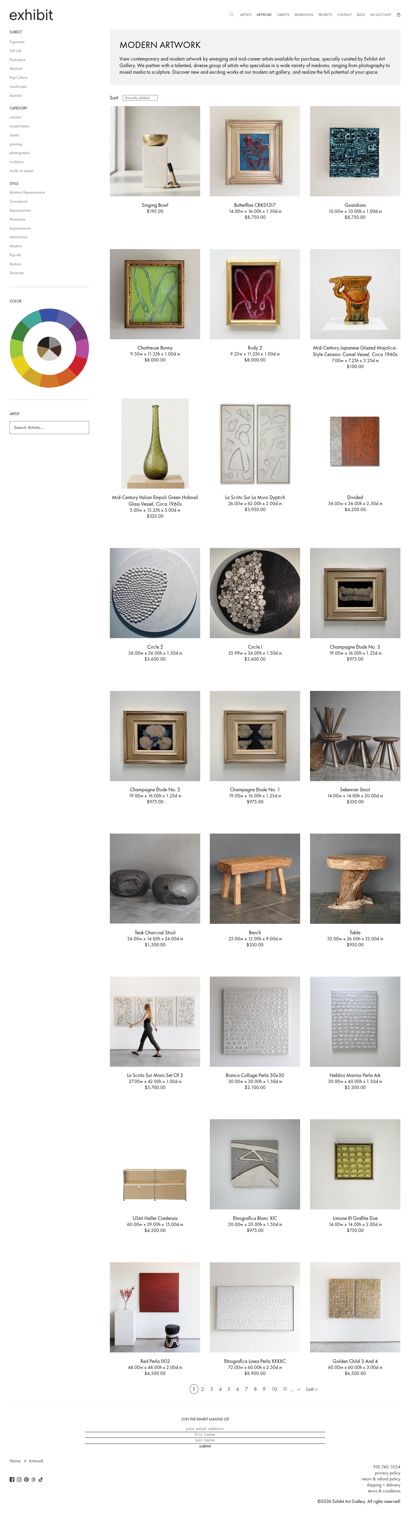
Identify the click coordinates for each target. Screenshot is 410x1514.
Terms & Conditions (384, 1491)
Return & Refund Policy (380, 1479)
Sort (114, 97)
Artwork (264, 15)
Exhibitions (303, 15)
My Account (380, 15)
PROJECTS (325, 15)
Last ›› (312, 1389)
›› (298, 1389)
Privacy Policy (387, 1473)
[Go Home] (31, 14)
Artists (246, 15)
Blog (361, 15)
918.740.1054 (386, 1467)
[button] (232, 15)
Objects (283, 15)
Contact (344, 15)
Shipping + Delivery (383, 1485)
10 (274, 1389)
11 (285, 1389)
